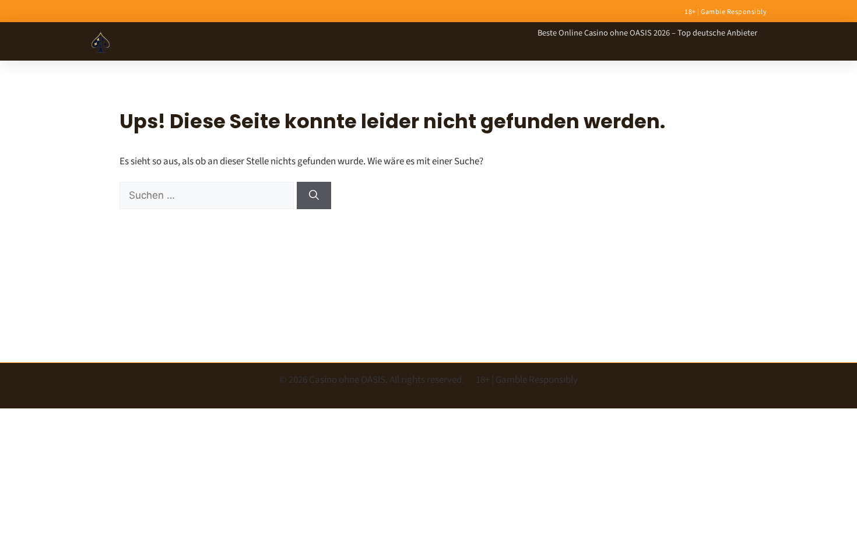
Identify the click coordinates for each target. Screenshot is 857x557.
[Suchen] (314, 196)
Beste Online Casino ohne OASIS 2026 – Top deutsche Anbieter (647, 33)
